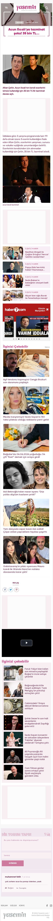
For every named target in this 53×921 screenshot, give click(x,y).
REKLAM (4, 906)
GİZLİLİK (13, 906)
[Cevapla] (21, 888)
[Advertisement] (26, 227)
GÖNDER (13, 863)
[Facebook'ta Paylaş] (5, 589)
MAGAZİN (19, 22)
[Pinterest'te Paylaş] (16, 589)
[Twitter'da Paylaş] (10, 589)
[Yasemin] (27, 8)
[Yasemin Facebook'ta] (47, 906)
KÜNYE (22, 906)
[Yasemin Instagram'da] (51, 906)
